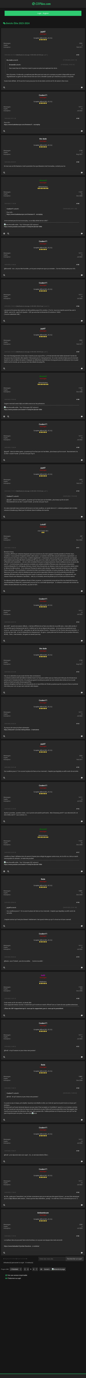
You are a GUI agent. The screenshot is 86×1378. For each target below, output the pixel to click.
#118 (77, 902)
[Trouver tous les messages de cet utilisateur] (4, 87)
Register (46, 13)
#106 (77, 306)
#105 (77, 264)
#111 (77, 547)
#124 (77, 1192)
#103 (77, 162)
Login (39, 13)
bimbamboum (43, 1213)
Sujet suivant (21, 1258)
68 (41, 1269)
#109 (77, 447)
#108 (77, 399)
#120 (77, 998)
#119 (77, 957)
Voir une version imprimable (17, 1275)
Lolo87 (43, 524)
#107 (77, 352)
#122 (77, 1088)
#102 (77, 118)
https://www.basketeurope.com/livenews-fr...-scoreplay (22, 124)
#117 (77, 852)
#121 (77, 1046)
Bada (43, 879)
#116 (77, 809)
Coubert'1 (43, 95)
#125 (77, 1236)
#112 (77, 622)
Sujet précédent (10, 1258)
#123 (77, 1151)
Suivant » (47, 1269)
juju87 (43, 32)
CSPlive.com (43, 4)
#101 (77, 55)
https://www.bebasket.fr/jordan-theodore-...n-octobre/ (21, 1246)
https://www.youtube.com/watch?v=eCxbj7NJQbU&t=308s (23, 226)
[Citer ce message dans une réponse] (81, 87)
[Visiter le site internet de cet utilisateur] (4, 233)
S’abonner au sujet (14, 1278)
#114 (77, 723)
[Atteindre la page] (58, 1269)
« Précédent (14, 1269)
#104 (77, 203)
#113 (77, 672)
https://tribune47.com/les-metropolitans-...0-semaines (21, 730)
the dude (43, 139)
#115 (77, 767)
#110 (77, 491)
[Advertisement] (43, 1297)
